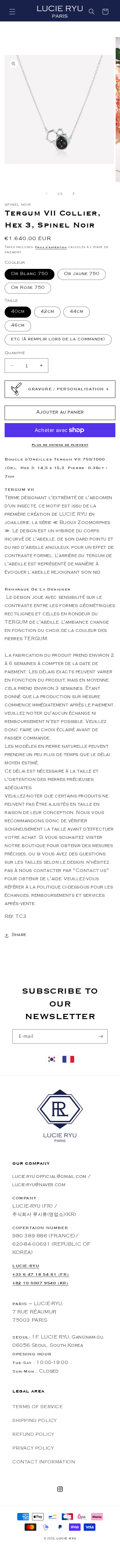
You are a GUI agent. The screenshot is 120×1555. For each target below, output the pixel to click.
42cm (47, 312)
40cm (18, 312)
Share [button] (19, 935)
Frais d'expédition (51, 247)
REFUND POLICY (33, 1435)
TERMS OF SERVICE (37, 1407)
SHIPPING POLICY (34, 1421)
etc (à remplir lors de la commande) (58, 340)
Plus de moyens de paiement (60, 445)
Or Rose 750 (28, 288)
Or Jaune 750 (81, 274)
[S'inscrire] (100, 1036)
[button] (12, 11)
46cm (18, 326)
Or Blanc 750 (29, 274)
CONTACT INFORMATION (43, 1463)
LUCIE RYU (66, 1538)
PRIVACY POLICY (33, 1449)
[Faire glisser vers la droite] (73, 193)
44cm (76, 312)
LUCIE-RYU (25, 1265)
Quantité (15, 353)
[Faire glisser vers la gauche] (46, 193)
